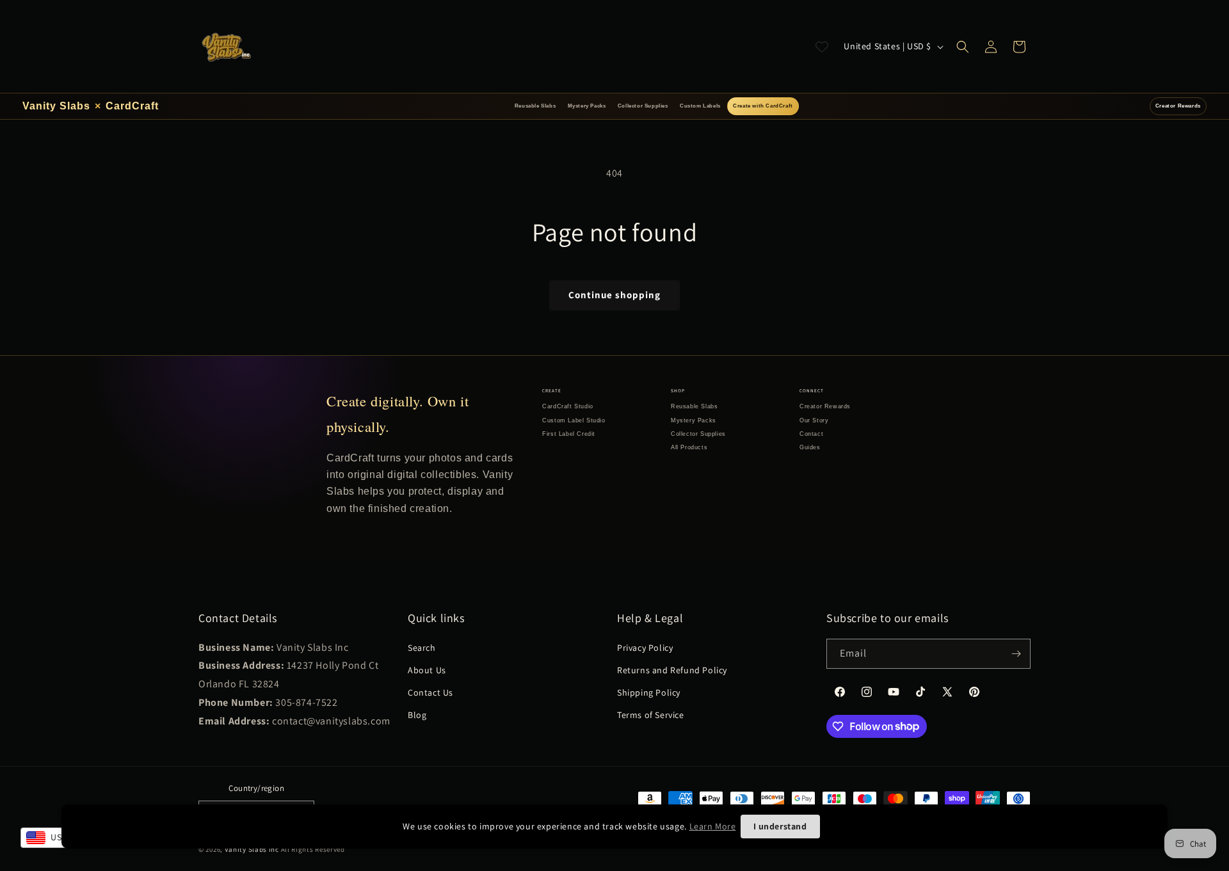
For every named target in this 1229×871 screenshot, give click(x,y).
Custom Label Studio (573, 420)
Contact (811, 434)
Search (422, 647)
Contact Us (430, 692)
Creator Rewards (1178, 106)
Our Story (813, 420)
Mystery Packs (587, 106)
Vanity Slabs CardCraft (90, 105)
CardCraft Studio (567, 406)
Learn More (712, 826)
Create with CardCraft (763, 106)
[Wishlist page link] (821, 46)
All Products (689, 447)
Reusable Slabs (535, 106)
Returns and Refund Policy (672, 670)
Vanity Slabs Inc (252, 849)
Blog (417, 715)
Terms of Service (650, 715)
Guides (810, 447)
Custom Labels (700, 106)
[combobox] (52, 837)
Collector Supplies (643, 106)
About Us (427, 670)
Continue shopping (614, 295)
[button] (963, 47)
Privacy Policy (645, 647)
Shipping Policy (648, 692)
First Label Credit (568, 434)
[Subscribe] (1016, 654)
